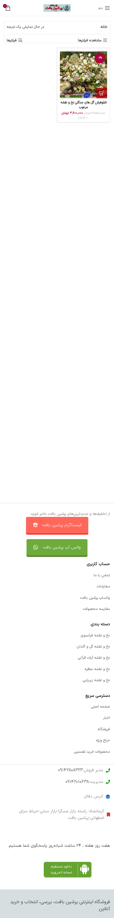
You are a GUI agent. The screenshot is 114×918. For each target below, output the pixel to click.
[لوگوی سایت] (57, 8)
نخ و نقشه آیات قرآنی (94, 657)
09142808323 (70, 770)
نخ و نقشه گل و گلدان (93, 646)
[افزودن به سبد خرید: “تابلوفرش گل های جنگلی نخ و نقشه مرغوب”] (102, 93)
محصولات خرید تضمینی (92, 752)
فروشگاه (104, 729)
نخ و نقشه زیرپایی (96, 680)
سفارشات (103, 586)
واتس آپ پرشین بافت (62, 547)
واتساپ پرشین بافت (95, 598)
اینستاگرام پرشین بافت (61, 525)
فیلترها (12, 40)
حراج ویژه (103, 740)
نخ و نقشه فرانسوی (95, 635)
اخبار (106, 718)
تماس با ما (102, 575)
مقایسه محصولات (96, 609)
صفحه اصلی (100, 706)
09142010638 (77, 782)
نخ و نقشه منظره (97, 669)
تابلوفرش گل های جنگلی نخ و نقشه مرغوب (83, 105)
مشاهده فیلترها (90, 40)
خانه (103, 27)
